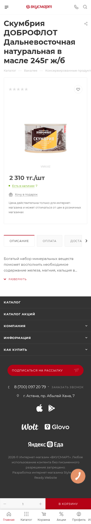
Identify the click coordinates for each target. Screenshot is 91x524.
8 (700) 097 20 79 (30, 387)
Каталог (12, 302)
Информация (17, 338)
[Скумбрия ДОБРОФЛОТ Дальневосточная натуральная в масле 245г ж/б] (45, 134)
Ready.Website (45, 477)
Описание (19, 241)
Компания (14, 326)
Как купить (15, 350)
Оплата (49, 241)
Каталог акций (19, 314)
